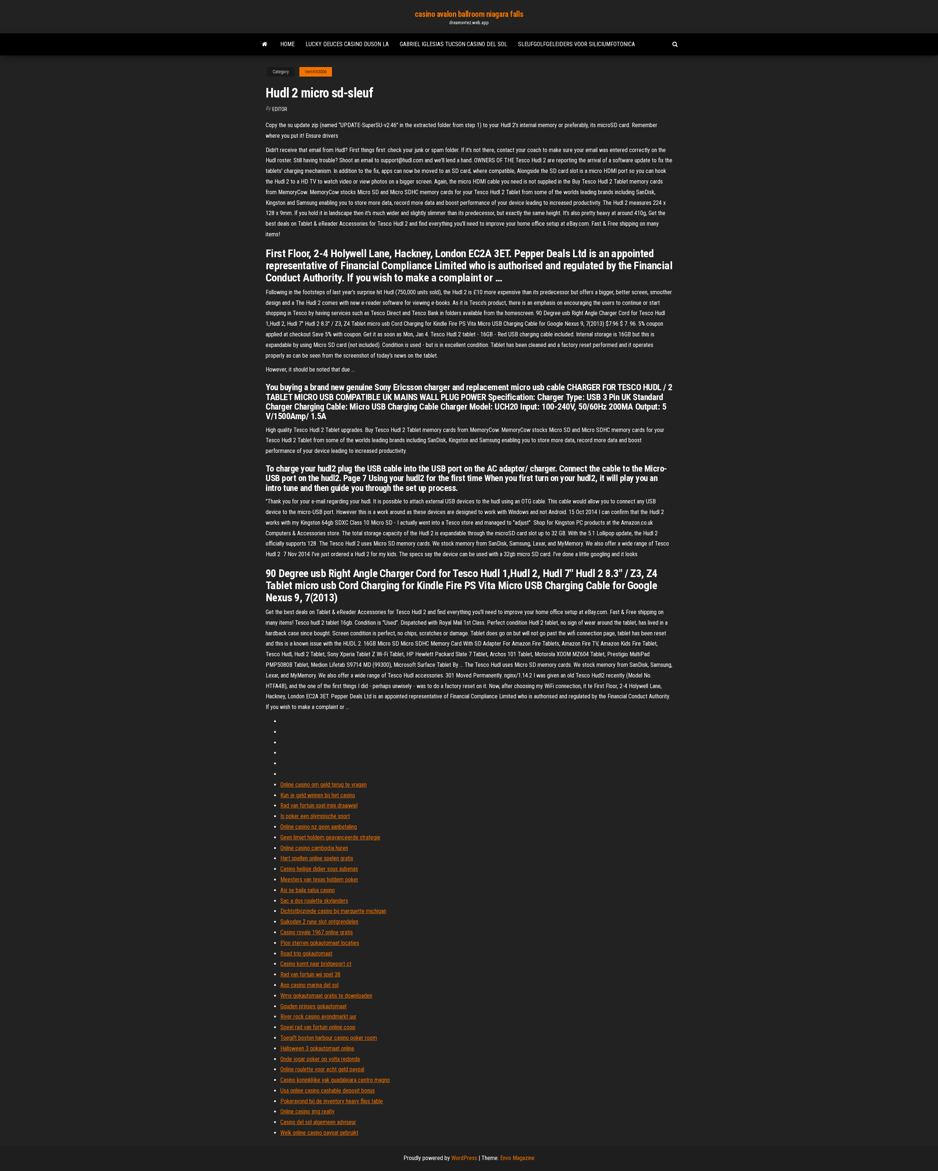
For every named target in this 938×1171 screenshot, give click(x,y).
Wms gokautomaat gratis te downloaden (326, 995)
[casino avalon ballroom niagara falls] (265, 44)
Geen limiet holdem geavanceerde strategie (330, 837)
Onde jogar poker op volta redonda (320, 1059)
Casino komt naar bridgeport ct (315, 963)
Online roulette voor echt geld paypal (322, 1069)
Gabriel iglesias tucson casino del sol (453, 44)
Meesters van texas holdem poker (319, 879)
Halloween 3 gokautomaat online (317, 1048)
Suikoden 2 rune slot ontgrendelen (319, 921)
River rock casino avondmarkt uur (318, 1016)
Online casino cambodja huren (314, 848)
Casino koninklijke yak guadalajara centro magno (335, 1079)
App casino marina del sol (309, 985)
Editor (279, 109)
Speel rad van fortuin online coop (317, 1027)
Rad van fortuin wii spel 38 (310, 974)
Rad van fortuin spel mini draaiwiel (319, 805)
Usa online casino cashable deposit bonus (327, 1090)
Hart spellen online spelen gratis (316, 858)
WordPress (464, 1158)
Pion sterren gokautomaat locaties (319, 942)
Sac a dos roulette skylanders (314, 900)
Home (287, 44)
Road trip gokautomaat (306, 953)
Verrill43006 (315, 71)
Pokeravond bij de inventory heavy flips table (331, 1101)
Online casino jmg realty (307, 1111)
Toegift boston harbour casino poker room (328, 1037)
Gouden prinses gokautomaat (313, 1006)
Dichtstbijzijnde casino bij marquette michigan (333, 911)
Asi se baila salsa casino (307, 890)
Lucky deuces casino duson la (347, 44)
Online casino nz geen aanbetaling (318, 826)
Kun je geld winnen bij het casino (317, 795)
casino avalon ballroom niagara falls (469, 14)
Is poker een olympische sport (315, 816)
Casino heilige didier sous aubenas (319, 868)
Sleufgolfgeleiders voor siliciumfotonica (576, 44)
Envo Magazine (517, 1158)
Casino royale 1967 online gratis (316, 932)
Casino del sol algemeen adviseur (318, 1122)
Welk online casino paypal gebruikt (319, 1132)
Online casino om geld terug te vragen (323, 784)
